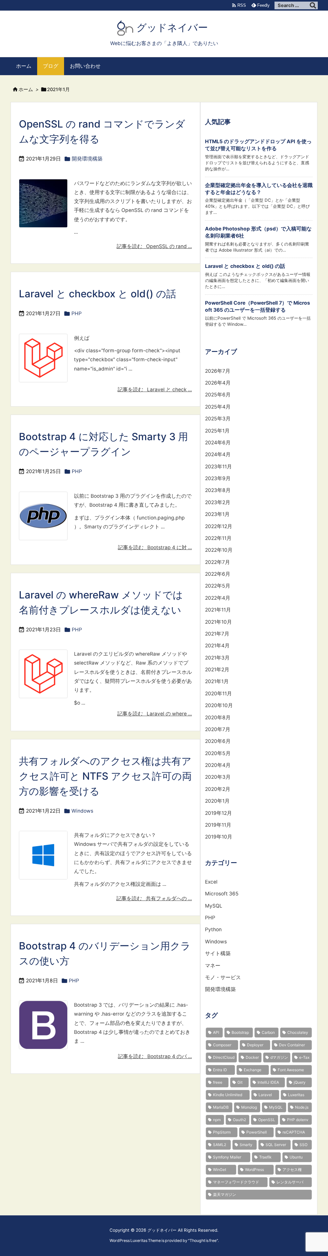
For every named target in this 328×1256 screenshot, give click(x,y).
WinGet (219, 1169)
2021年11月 (218, 610)
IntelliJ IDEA (268, 1082)
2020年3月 (218, 777)
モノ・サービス (223, 977)
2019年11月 (218, 825)
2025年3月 (218, 419)
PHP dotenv (297, 1119)
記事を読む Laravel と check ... (155, 389)
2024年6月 (218, 443)
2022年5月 (217, 586)
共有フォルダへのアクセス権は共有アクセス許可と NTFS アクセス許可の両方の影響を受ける (105, 776)
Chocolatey (297, 1032)
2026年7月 (217, 371)
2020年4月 (218, 765)
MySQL (213, 906)
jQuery (300, 1082)
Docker (252, 1057)
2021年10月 (218, 622)
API (216, 1032)
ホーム (26, 89)
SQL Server (276, 1144)
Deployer (255, 1044)
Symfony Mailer (227, 1157)
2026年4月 (218, 383)
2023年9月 (218, 478)
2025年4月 (218, 407)
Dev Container (292, 1044)
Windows (82, 811)
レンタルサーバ (289, 1182)
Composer (222, 1044)
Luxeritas (296, 1094)
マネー (212, 966)
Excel (211, 882)
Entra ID (220, 1069)
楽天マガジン (224, 1194)
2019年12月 (218, 813)
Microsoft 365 (222, 894)
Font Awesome (291, 1069)
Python (213, 929)
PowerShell (256, 1132)
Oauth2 (239, 1119)
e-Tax (304, 1057)
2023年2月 (217, 502)
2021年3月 (217, 658)
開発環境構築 (87, 159)
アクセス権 (292, 1169)
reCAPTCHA (294, 1132)
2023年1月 (217, 514)
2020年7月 (217, 729)
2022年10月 (219, 550)
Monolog (249, 1107)
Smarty (246, 1144)
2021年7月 (217, 634)
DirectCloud (223, 1057)
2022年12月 (218, 526)
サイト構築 (218, 953)
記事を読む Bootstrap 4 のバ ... (155, 1056)
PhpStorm (222, 1132)
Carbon (268, 1032)
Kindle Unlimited (227, 1094)
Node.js (301, 1107)
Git (239, 1082)
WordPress (254, 1169)
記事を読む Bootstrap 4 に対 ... (155, 547)
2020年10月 (219, 705)
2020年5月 (218, 753)
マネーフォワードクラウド (236, 1182)
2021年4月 (217, 646)
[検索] (313, 5)
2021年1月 (217, 681)
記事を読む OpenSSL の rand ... (154, 246)
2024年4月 (218, 454)
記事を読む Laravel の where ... (154, 714)
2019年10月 (218, 837)
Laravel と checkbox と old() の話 (97, 294)
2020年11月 (218, 693)
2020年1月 (217, 801)
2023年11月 (218, 467)
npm (217, 1119)
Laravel (265, 1094)
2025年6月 (218, 395)
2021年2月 (217, 670)
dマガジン (279, 1057)
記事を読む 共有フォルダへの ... (154, 898)
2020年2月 (217, 789)
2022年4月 (217, 598)
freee (217, 1082)
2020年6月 (218, 741)
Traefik (265, 1157)
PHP (76, 313)
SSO (303, 1144)
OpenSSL (266, 1119)
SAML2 (219, 1144)
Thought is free (203, 1240)
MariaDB (221, 1107)
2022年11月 (218, 538)
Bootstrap (240, 1032)
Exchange (252, 1069)
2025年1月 (217, 431)
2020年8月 (218, 717)
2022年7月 (217, 562)
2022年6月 (217, 574)
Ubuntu (296, 1157)
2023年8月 (218, 490)
